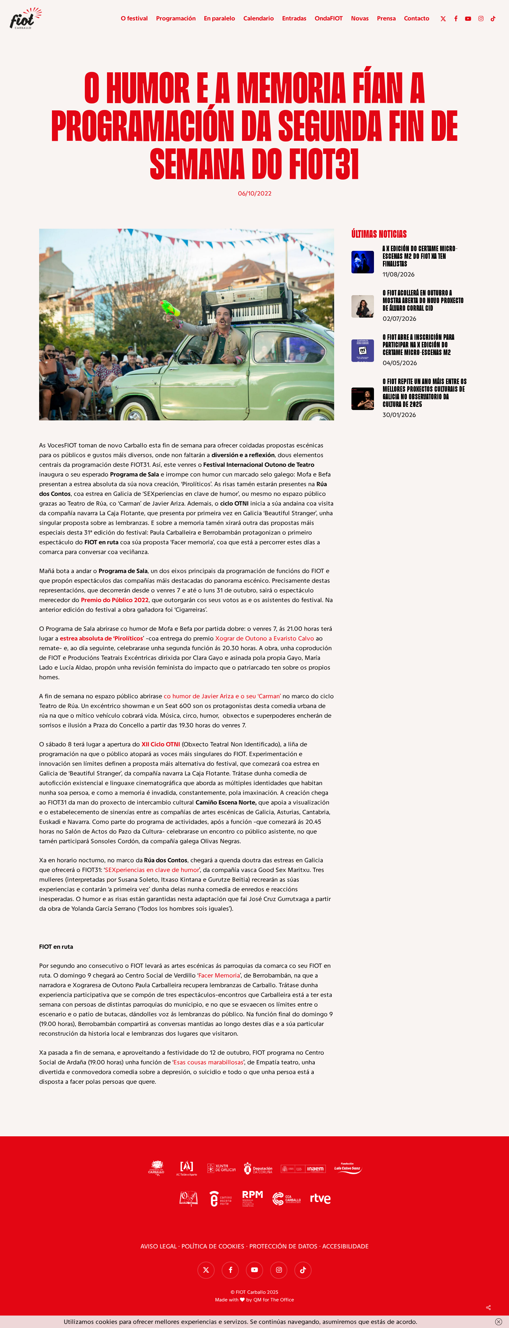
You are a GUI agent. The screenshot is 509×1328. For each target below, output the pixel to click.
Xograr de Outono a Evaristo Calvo (264, 638)
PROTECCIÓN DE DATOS (283, 1246)
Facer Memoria (219, 975)
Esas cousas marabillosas (208, 1062)
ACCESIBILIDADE (345, 1246)
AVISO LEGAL (159, 1246)
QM (257, 1300)
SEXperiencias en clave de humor (152, 870)
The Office (282, 1300)
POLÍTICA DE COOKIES (212, 1246)
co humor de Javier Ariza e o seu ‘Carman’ (222, 696)
